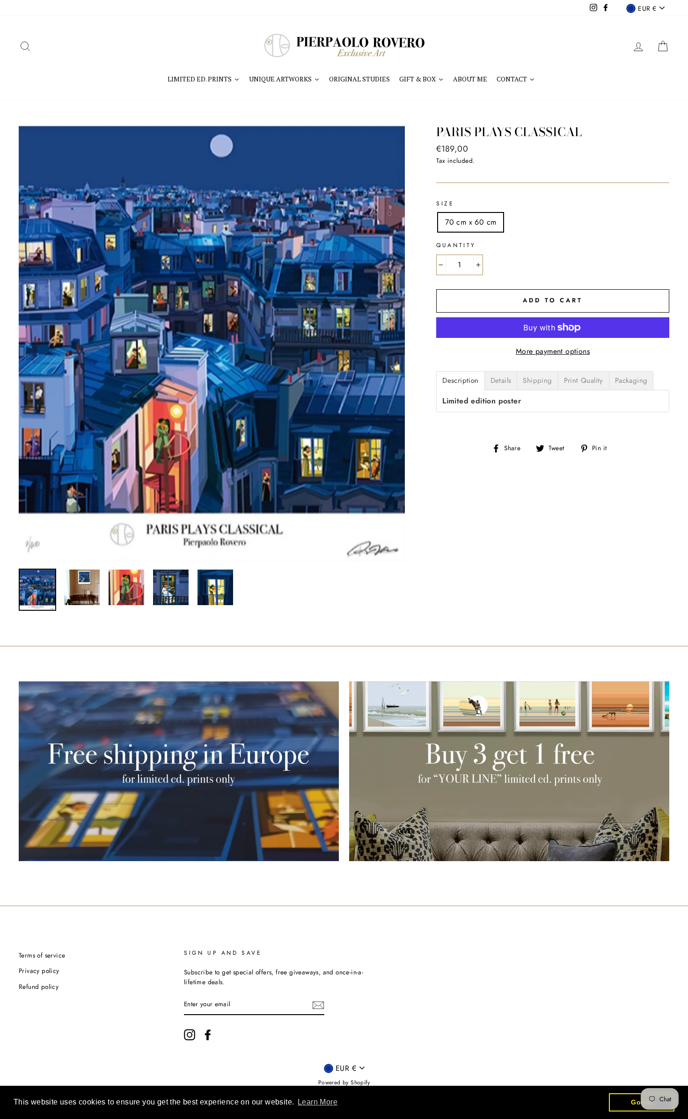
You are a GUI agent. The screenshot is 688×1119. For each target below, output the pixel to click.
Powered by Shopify (344, 1082)
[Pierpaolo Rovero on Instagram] (189, 1034)
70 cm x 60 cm (470, 222)
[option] (212, 344)
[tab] (460, 380)
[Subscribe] (318, 1005)
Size (445, 203)
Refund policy (39, 986)
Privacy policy (39, 970)
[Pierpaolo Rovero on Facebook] (207, 1034)
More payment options (553, 351)
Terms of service (42, 955)
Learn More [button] (317, 1102)
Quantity (456, 245)
